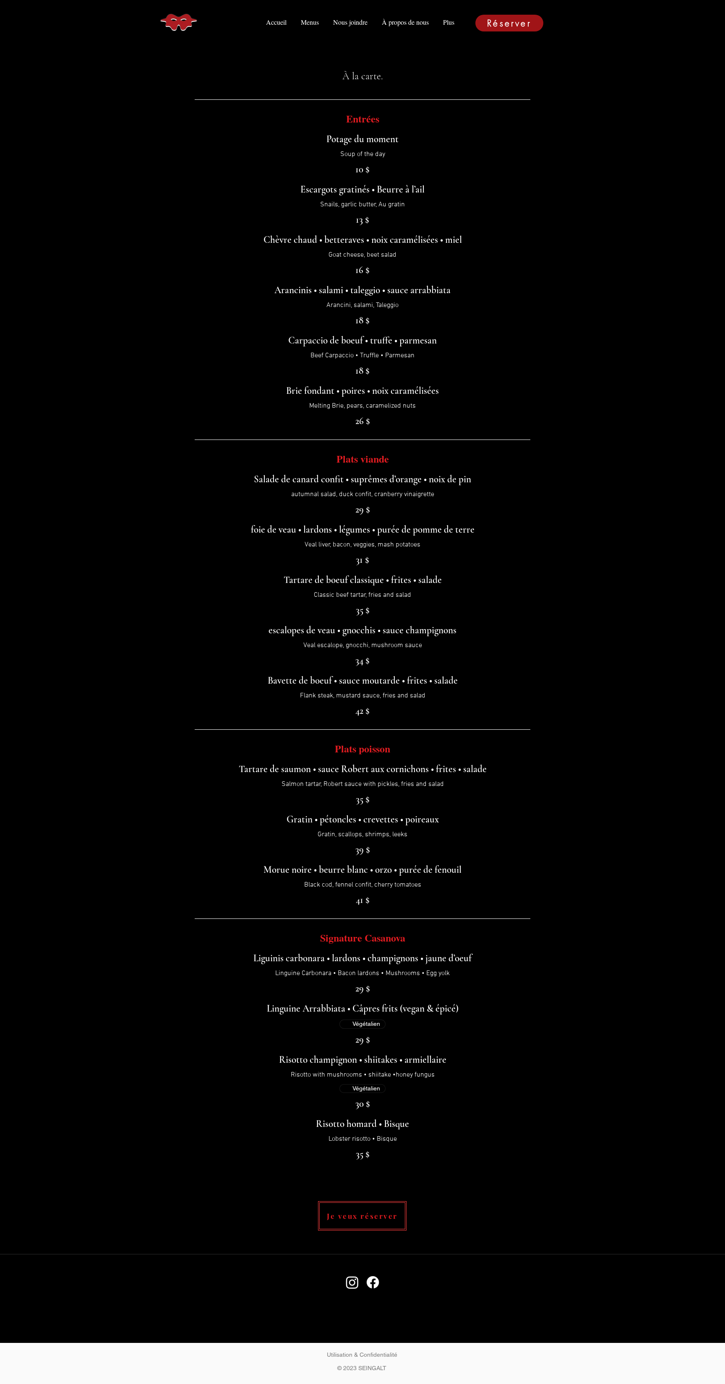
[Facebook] (373, 1282)
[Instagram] (352, 1282)
